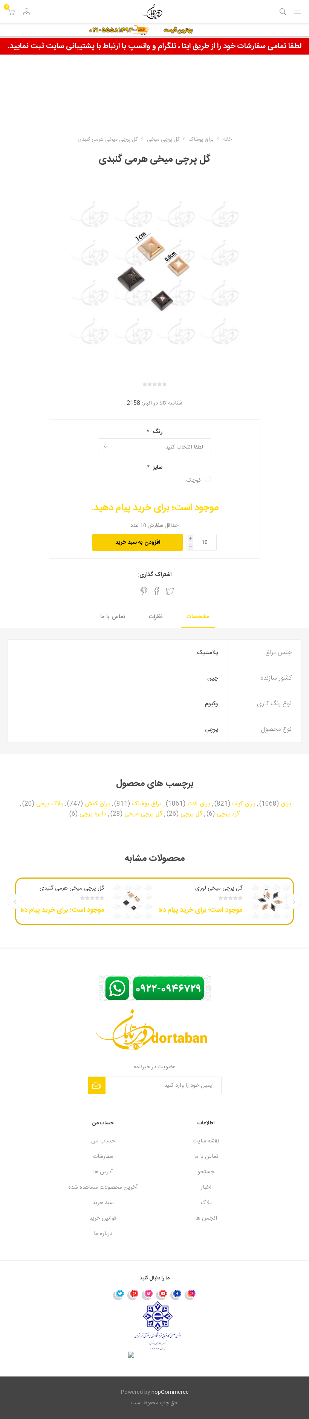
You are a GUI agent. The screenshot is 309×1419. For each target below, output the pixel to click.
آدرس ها (103, 1172)
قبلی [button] (293, 901)
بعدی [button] (15, 901)
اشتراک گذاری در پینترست (144, 591)
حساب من (103, 1141)
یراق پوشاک (147, 804)
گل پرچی (191, 814)
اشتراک (97, 1085)
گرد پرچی (228, 814)
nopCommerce (170, 1392)
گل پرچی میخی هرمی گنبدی (72, 888)
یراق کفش (97, 804)
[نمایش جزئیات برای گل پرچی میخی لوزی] (270, 901)
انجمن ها (206, 1218)
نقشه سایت (206, 1141)
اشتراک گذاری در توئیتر (170, 591)
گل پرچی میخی (143, 814)
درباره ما (103, 1233)
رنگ (156, 431)
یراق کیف (243, 804)
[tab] (198, 617)
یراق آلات (198, 804)
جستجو (205, 1172)
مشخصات (198, 617)
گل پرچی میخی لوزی (219, 888)
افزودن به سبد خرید (137, 542)
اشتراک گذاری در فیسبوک (157, 591)
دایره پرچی (93, 814)
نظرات (156, 617)
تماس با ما (112, 617)
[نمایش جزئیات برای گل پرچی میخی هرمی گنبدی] (131, 901)
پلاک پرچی (49, 804)
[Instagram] (190, 1294)
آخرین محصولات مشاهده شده (103, 1187)
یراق (286, 804)
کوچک (193, 480)
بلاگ (206, 1203)
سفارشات (103, 1156)
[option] (223, 901)
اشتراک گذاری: (154, 574)
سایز (156, 467)
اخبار (206, 1187)
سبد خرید (103, 1203)
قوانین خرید (102, 1218)
